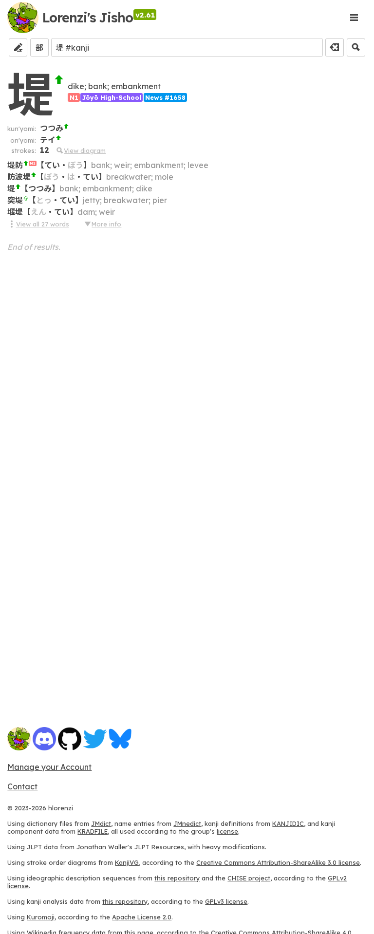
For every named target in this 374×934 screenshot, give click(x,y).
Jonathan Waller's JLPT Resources (130, 847)
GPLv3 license (226, 901)
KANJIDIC (288, 823)
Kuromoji (41, 917)
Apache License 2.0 (141, 917)
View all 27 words (42, 224)
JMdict (101, 823)
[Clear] (334, 47)
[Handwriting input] (18, 47)
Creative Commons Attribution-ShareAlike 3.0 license (278, 862)
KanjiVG (127, 862)
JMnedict (187, 823)
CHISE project (248, 878)
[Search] (356, 47)
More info (106, 224)
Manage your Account (49, 767)
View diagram (85, 150)
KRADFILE (92, 831)
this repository (177, 878)
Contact (22, 786)
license (227, 831)
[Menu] (354, 17)
